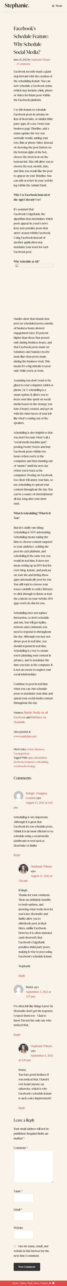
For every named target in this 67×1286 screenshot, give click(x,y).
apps (30, 757)
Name (18, 1191)
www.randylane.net (25, 736)
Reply (17, 855)
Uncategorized (21, 753)
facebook (19, 762)
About (23, 1283)
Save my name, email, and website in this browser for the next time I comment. (31, 1251)
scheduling (42, 762)
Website (18, 1228)
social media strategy (25, 766)
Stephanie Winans (41, 866)
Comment (21, 1148)
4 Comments (23, 64)
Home (16, 1283)
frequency (30, 762)
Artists (30, 749)
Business (39, 749)
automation (40, 757)
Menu (59, 6)
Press (36, 1283)
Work (30, 1283)
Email (18, 1209)
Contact (44, 1283)
